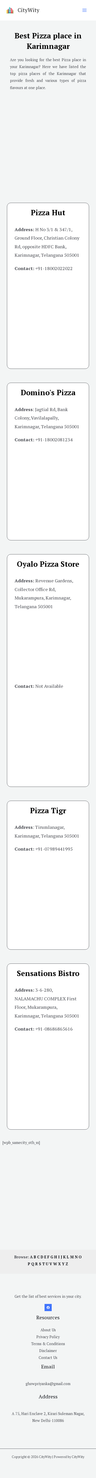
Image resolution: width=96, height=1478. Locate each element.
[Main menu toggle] (84, 10)
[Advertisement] (48, 143)
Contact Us (48, 1357)
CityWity (28, 10)
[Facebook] (48, 1307)
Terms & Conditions (48, 1343)
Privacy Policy (48, 1336)
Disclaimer (48, 1350)
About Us (48, 1329)
